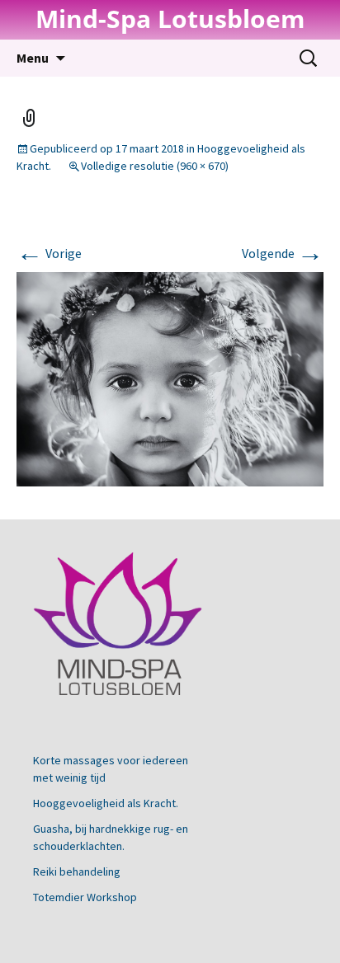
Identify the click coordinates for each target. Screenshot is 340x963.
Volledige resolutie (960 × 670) (155, 165)
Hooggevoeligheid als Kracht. (105, 803)
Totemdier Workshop (85, 897)
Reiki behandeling (76, 871)
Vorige (49, 253)
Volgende (282, 253)
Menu (33, 57)
